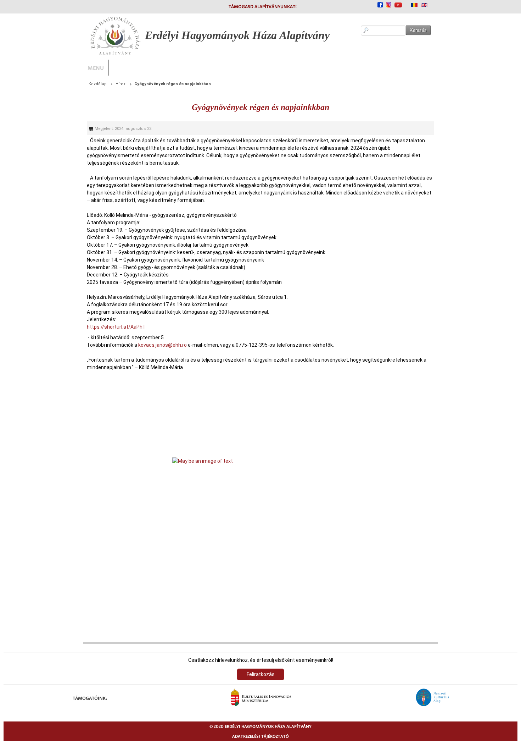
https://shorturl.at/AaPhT (33, 312)
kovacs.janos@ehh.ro (79, 330)
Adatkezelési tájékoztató (260, 736)
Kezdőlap (14, 84)
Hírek (37, 84)
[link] (260, 546)
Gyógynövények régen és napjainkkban (260, 107)
